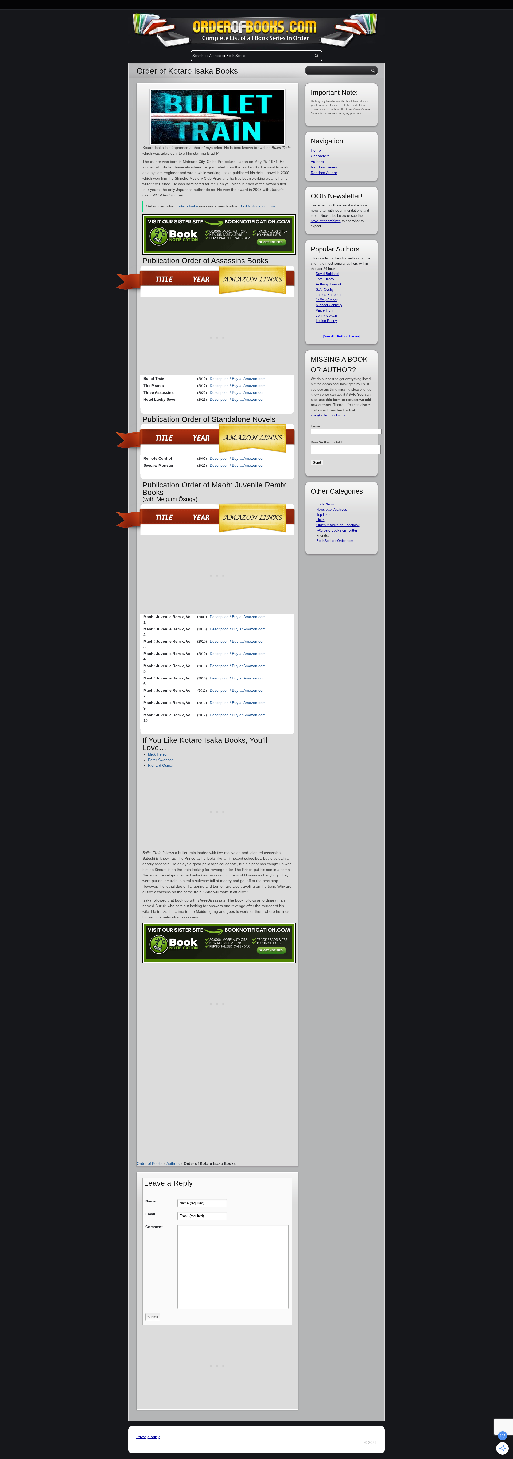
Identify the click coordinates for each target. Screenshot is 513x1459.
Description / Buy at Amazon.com (238, 378)
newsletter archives (326, 221)
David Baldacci (327, 274)
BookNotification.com (257, 206)
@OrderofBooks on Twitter (336, 530)
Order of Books (149, 1163)
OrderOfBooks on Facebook (338, 525)
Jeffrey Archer (326, 300)
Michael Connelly (329, 305)
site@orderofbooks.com (329, 415)
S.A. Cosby (325, 290)
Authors (173, 1163)
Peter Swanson (161, 760)
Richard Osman (161, 765)
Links (320, 520)
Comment (154, 1227)
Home (316, 150)
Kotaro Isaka (187, 206)
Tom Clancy (325, 279)
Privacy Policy (148, 1437)
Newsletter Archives (331, 510)
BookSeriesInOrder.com (334, 541)
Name (150, 1201)
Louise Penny (326, 321)
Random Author (324, 173)
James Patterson (329, 295)
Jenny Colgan (326, 315)
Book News (325, 504)
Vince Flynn (325, 310)
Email (150, 1214)
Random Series (324, 167)
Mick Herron (158, 754)
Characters (320, 156)
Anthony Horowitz (329, 284)
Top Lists (323, 515)
